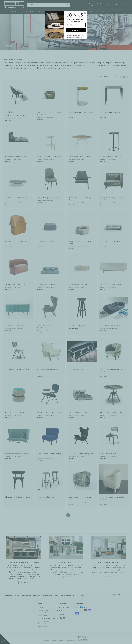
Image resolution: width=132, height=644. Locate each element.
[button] (85, 13)
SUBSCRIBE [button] (76, 30)
